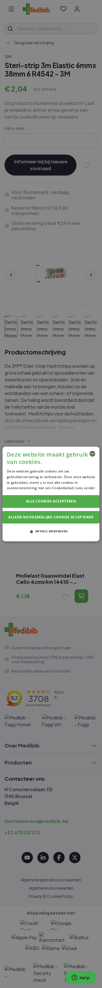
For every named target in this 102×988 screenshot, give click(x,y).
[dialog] (51, 494)
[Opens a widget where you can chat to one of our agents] (80, 978)
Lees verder (85, 487)
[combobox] (92, 454)
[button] (50, 531)
